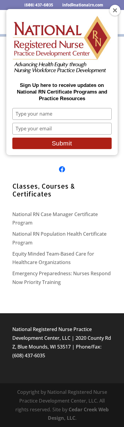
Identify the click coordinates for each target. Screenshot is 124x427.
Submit (62, 143)
